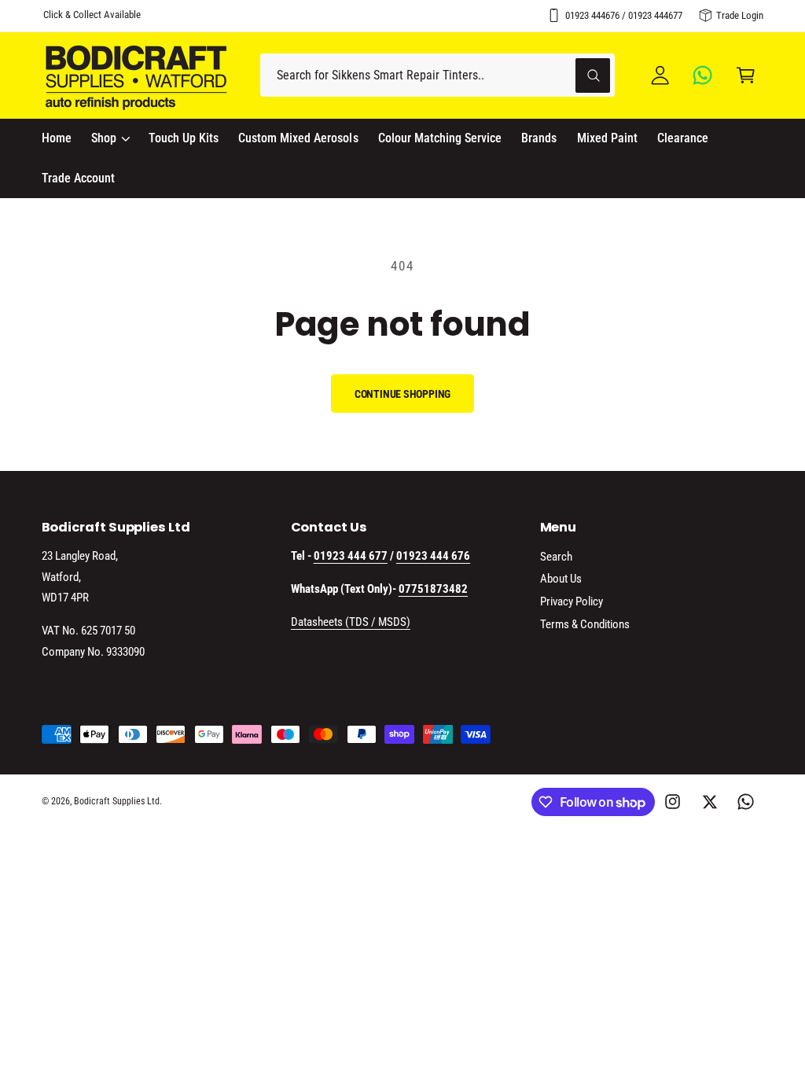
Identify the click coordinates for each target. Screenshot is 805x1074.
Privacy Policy (571, 601)
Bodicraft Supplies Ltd (117, 801)
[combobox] (437, 75)
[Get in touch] (703, 75)
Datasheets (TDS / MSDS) (350, 622)
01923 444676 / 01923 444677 (623, 15)
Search (556, 557)
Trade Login (739, 15)
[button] (745, 75)
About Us (561, 579)
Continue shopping (403, 394)
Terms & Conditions (585, 624)
